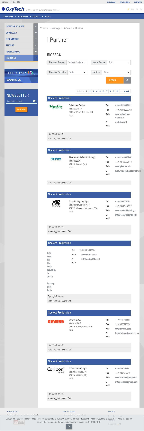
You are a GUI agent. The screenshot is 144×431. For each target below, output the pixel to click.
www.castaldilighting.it (125, 210)
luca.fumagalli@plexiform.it (128, 171)
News (47, 16)
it (128, 9)
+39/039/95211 (122, 368)
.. (121, 91)
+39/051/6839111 (123, 105)
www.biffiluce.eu (89, 254)
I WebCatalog (13, 51)
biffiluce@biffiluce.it (90, 259)
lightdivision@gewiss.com (127, 333)
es (141, 9)
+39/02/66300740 (123, 157)
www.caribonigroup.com (126, 377)
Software (68, 28)
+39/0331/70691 (122, 201)
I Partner (11, 58)
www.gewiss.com (123, 328)
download (12, 79)
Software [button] (8, 16)
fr (137, 9)
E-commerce (12, 39)
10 (117, 91)
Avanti (126, 91)
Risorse (10, 45)
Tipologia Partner (57, 62)
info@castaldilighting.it (126, 215)
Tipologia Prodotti (55, 134)
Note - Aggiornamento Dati (59, 138)
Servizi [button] (36, 16)
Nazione (96, 72)
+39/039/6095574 (87, 250)
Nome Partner (99, 62)
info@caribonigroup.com (126, 382)
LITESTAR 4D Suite (15, 26)
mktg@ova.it (121, 122)
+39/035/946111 (122, 319)
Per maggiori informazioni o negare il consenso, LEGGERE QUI (72, 422)
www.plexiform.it (123, 166)
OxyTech (12, 9)
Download (11, 32)
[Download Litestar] (21, 72)
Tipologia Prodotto (57, 72)
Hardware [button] (23, 16)
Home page (55, 28)
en (132, 9)
